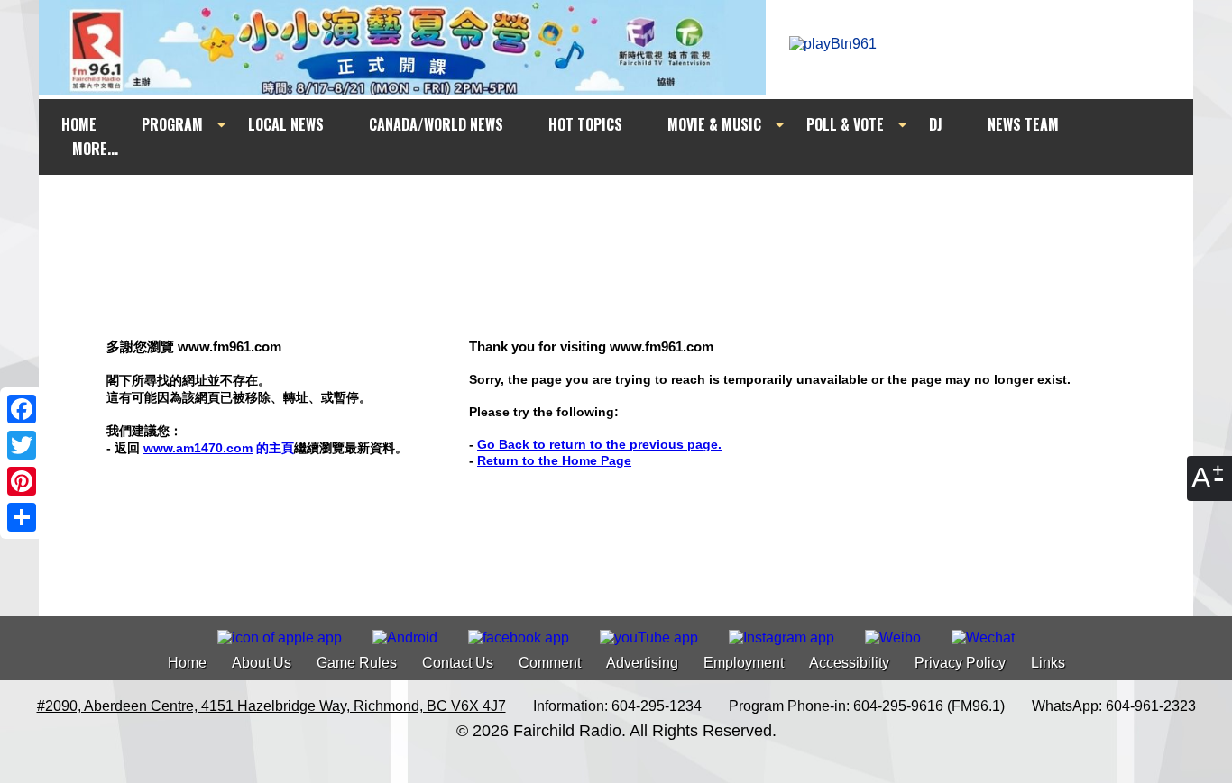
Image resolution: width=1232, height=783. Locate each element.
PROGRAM (172, 124)
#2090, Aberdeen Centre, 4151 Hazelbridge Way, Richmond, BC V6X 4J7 (271, 706)
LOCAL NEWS (286, 124)
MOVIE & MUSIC (714, 124)
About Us (261, 662)
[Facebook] (22, 409)
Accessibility (849, 662)
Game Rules (357, 662)
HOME (79, 124)
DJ (935, 124)
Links (1048, 662)
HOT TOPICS (585, 124)
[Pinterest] (22, 481)
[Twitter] (22, 445)
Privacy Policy (960, 662)
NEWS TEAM (1023, 124)
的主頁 (218, 448)
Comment (550, 662)
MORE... (95, 148)
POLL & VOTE (845, 124)
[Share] (22, 517)
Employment (743, 662)
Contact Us (457, 662)
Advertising (642, 662)
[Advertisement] (632, 209)
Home (187, 662)
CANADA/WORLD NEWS (436, 124)
